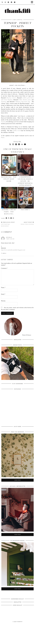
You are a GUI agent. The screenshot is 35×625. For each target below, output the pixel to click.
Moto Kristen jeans (25, 99)
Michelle (9, 237)
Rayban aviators (11, 98)
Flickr (2, 137)
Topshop (3, 101)
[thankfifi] (17, 8)
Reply (4, 253)
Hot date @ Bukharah (8, 224)
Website (3, 301)
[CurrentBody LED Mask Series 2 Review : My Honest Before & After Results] (26, 165)
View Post (17, 364)
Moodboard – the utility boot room (8, 179)
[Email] (14, 2)
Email (3, 294)
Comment (4, 268)
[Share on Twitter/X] (9, 218)
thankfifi (19, 621)
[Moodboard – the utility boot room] (9, 165)
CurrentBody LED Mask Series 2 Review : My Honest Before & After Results (25, 181)
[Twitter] (2, 2)
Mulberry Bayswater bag (23, 101)
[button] (32, 2)
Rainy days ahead (27, 223)
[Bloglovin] (22, 144)
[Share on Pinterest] (11, 218)
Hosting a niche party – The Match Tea (9, 212)
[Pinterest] (8, 2)
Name (3, 287)
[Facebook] (11, 2)
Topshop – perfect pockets (17, 24)
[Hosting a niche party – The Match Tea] (9, 197)
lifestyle (19, 19)
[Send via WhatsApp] (13, 218)
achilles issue (16, 130)
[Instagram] (5, 2)
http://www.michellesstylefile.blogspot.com (13, 250)
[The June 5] (26, 197)
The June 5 (25, 210)
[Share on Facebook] (6, 218)
